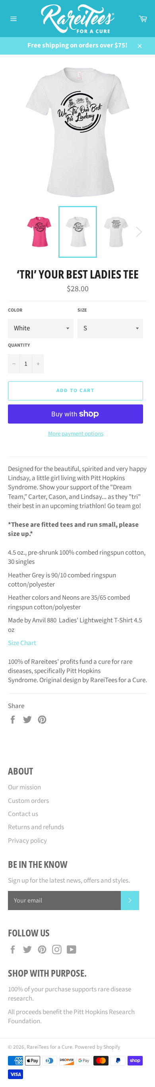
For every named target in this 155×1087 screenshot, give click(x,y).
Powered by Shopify (97, 1047)
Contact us (23, 814)
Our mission (24, 787)
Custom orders (28, 801)
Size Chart (22, 643)
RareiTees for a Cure (49, 1047)
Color (15, 310)
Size (82, 310)
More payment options (75, 434)
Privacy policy (27, 841)
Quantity (19, 345)
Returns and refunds (36, 827)
